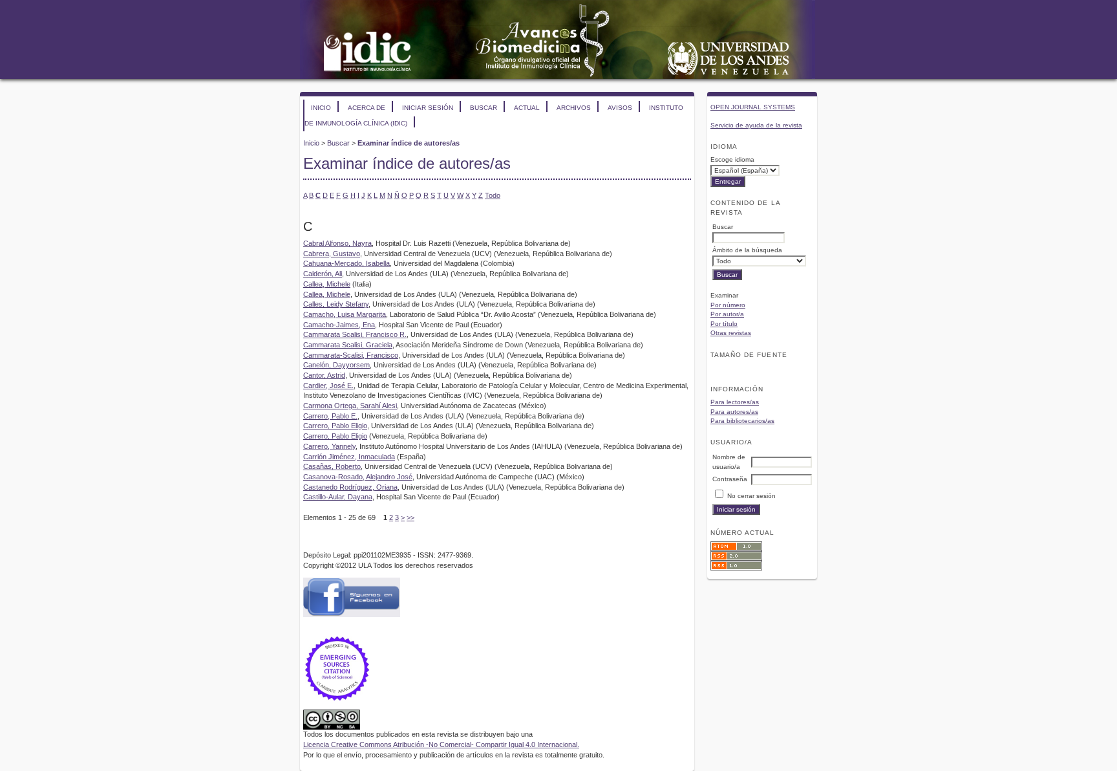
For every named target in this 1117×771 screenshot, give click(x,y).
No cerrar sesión (751, 495)
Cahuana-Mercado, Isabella (346, 263)
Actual (527, 107)
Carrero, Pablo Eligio (335, 425)
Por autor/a (727, 314)
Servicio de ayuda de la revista (756, 125)
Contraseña (729, 479)
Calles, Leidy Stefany (335, 304)
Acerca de (366, 107)
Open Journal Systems (752, 107)
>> (410, 517)
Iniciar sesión (427, 107)
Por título (724, 323)
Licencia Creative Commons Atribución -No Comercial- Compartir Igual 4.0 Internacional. (441, 744)
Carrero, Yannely (329, 446)
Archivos (574, 107)
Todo (492, 195)
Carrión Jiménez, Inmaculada (349, 457)
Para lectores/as (734, 402)
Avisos (620, 107)
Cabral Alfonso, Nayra (337, 243)
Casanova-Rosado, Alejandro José (357, 477)
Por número (727, 305)
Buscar (483, 107)
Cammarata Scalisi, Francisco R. (355, 334)
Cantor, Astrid (324, 375)
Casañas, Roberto (332, 466)
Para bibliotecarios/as (742, 420)
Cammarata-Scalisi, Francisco (350, 355)
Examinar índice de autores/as (408, 143)
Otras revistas (730, 332)
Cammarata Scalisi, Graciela (347, 345)
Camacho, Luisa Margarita (344, 314)
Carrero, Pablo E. (330, 416)
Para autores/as (734, 411)
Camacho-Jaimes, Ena (339, 325)
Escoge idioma (732, 159)
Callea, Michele (326, 284)
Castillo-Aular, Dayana (337, 497)
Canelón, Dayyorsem (336, 365)
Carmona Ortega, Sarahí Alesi (350, 405)
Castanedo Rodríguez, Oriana (350, 487)
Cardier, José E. (328, 385)
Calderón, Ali (322, 273)
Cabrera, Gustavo (331, 253)
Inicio (321, 107)
